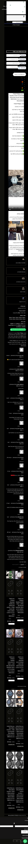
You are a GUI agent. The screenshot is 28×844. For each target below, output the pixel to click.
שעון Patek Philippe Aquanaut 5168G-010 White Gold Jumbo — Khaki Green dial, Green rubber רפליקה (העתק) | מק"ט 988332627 (11, 607)
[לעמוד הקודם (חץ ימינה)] (26, 843)
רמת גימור (22, 68)
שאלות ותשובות (20, 249)
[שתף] (18, 841)
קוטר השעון (23, 63)
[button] (25, 841)
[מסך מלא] (22, 841)
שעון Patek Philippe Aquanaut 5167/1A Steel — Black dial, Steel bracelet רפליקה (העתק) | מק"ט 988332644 (19, 664)
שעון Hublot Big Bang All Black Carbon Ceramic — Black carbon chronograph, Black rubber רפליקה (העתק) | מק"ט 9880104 (19, 795)
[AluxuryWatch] (16, 7)
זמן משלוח (23, 55)
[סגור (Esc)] (15, 841)
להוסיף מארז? (22, 59)
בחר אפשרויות (20, 620)
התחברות (24, 832)
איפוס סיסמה (25, 835)
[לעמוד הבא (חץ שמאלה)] (22, 843)
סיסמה (11, 824)
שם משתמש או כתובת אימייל (21, 824)
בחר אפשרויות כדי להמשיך (19, 74)
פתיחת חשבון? (25, 838)
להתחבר (22, 564)
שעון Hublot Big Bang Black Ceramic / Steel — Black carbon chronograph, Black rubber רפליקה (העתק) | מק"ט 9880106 (11, 794)
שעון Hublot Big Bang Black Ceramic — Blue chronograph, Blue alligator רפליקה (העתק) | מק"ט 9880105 (11, 731)
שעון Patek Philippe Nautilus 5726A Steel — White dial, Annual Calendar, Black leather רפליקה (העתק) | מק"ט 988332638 (19, 605)
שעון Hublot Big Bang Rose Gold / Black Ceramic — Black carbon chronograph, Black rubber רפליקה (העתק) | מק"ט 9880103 (19, 732)
